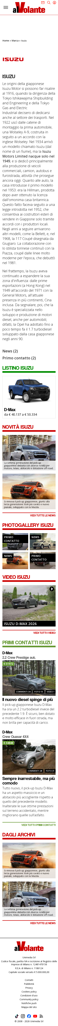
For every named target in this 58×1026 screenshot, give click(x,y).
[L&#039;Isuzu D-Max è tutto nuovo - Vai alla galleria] (15, 560)
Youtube (35, 1016)
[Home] (29, 7)
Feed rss (41, 1016)
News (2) (10, 351)
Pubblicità (29, 983)
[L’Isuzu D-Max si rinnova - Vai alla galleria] (43, 541)
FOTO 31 (50, 770)
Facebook (29, 1016)
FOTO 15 (38, 691)
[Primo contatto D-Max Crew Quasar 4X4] (29, 757)
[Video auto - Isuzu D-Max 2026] (29, 603)
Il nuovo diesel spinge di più (27, 699)
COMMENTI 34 (23, 691)
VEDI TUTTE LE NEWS (43, 515)
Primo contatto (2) (19, 357)
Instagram (23, 1016)
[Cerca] (48, 2)
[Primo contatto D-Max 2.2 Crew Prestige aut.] (29, 678)
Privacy (29, 987)
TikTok (17, 1016)
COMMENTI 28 (35, 770)
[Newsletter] (42, 2)
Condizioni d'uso (29, 995)
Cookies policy (29, 991)
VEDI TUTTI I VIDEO (44, 633)
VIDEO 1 (50, 691)
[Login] (54, 2)
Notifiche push (29, 1003)
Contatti (29, 980)
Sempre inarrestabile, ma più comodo (28, 781)
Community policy (29, 999)
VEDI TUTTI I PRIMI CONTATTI (38, 825)
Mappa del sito (29, 1007)
